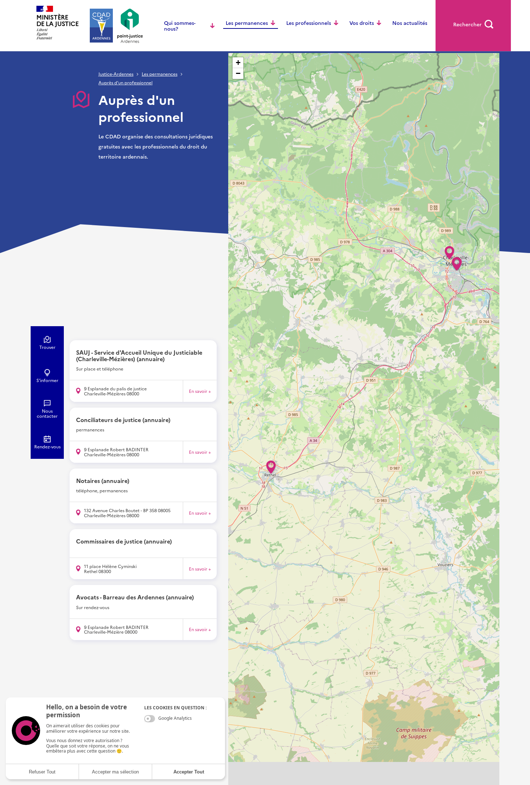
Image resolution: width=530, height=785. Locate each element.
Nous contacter (47, 413)
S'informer (47, 380)
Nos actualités (409, 22)
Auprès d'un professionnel (125, 82)
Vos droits (361, 22)
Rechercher (467, 24)
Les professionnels (308, 22)
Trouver (47, 347)
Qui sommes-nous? (179, 25)
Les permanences (247, 22)
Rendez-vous (47, 446)
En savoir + (200, 391)
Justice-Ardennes (115, 74)
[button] (449, 250)
